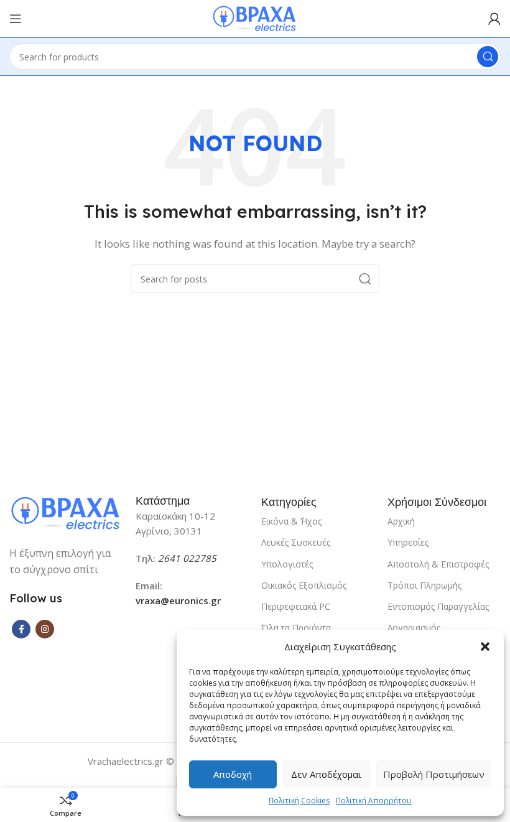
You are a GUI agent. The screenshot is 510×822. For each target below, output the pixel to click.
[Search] (487, 56)
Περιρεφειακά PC (295, 606)
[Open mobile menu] (15, 18)
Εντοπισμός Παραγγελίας (438, 606)
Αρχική (401, 521)
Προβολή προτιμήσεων (433, 774)
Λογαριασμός (413, 627)
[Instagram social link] (44, 629)
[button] (485, 646)
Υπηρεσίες (408, 542)
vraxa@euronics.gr (178, 600)
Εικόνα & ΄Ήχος (291, 521)
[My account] (494, 18)
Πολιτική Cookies (299, 800)
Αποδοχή (232, 774)
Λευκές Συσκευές (295, 542)
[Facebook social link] (21, 629)
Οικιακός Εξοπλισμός (303, 585)
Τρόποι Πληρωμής (424, 585)
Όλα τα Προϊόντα (296, 627)
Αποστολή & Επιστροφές (438, 564)
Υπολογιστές (287, 564)
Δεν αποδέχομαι (326, 774)
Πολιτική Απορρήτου (374, 800)
